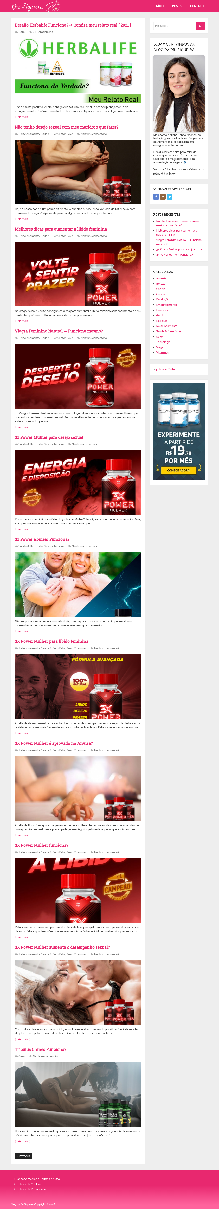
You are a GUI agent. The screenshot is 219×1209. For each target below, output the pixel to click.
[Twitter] (169, 197)
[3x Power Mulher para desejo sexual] (78, 482)
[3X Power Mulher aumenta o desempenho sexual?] (78, 992)
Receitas (162, 320)
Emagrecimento (166, 304)
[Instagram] (163, 197)
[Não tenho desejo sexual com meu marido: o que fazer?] (78, 172)
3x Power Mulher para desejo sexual (49, 437)
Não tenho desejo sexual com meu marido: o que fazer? (66, 127)
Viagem (161, 347)
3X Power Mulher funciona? (42, 845)
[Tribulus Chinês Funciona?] (78, 1094)
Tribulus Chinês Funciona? (40, 1049)
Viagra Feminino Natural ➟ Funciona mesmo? (59, 331)
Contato (197, 6)
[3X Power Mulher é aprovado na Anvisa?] (78, 788)
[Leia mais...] (22, 117)
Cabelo (160, 289)
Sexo (70, 134)
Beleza (160, 283)
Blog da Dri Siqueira (22, 1204)
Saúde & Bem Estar (53, 134)
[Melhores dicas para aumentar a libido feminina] (78, 274)
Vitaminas (58, 444)
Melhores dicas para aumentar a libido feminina (61, 229)
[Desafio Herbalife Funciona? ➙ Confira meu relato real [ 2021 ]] (78, 70)
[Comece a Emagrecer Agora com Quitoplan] (179, 479)
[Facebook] (156, 197)
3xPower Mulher (166, 369)
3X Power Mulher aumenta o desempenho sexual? (63, 947)
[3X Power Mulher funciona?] (78, 890)
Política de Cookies (29, 1184)
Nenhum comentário (94, 134)
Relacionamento (29, 134)
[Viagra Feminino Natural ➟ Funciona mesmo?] (78, 376)
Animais (161, 278)
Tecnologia (163, 342)
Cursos (160, 294)
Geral (21, 32)
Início (160, 6)
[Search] (200, 26)
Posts (177, 6)
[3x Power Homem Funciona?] (78, 584)
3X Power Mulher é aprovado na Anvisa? (54, 743)
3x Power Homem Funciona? (42, 539)
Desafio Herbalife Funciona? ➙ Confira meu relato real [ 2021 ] (73, 25)
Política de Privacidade (31, 1189)
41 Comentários (43, 32)
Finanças (162, 310)
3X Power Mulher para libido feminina (53, 641)
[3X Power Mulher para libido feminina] (78, 686)
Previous (24, 1156)
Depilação (162, 299)
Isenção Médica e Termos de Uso (38, 1179)
